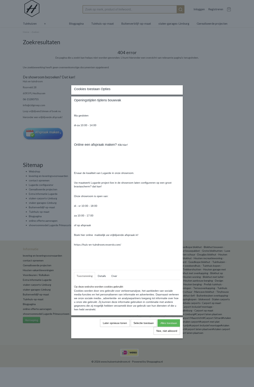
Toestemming (84, 275)
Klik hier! (123, 144)
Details (102, 275)
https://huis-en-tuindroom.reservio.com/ (97, 244)
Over (114, 275)
